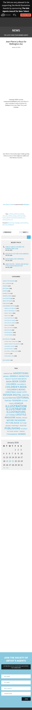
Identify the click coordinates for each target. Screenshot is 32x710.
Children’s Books (9, 346)
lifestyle (21, 414)
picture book (12, 423)
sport (16, 431)
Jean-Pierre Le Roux (8, 204)
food (11, 403)
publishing (6, 303)
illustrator (16, 218)
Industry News (7, 301)
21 (13, 461)
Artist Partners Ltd (10, 311)
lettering (10, 415)
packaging (20, 420)
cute (24, 392)
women (22, 434)
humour (5, 218)
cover (19, 392)
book (9, 381)
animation (24, 376)
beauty (8, 379)
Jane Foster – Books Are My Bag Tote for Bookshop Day (16, 265)
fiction (24, 401)
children (10, 216)
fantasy (8, 400)
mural (19, 417)
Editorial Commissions (11, 351)
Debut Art (7, 315)
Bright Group (8, 313)
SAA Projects (7, 339)
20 (10, 461)
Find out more (25, 15)
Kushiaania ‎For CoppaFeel (14, 259)
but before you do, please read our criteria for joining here (16, 667)
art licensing (7, 283)
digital (17, 394)
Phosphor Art (8, 332)
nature (4, 219)
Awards (5, 286)
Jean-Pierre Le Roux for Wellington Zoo (16, 42)
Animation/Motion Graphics (12, 344)
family (23, 216)
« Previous (7, 232)
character (5, 216)
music (24, 418)
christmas (10, 392)
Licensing (7, 353)
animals (22, 214)
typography (11, 434)
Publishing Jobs (9, 356)
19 (7, 461)
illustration (10, 218)
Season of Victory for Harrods (17, 254)
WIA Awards (6, 360)
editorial (19, 216)
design (15, 216)
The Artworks (8, 335)
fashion (16, 400)
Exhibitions (6, 293)
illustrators (22, 218)
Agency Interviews (9, 281)
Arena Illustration (10, 308)
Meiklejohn (26, 204)
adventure (16, 214)
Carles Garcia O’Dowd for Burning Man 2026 (14, 248)
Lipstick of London (10, 320)
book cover (19, 381)
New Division (8, 330)
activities (10, 214)
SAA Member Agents (9, 306)
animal (6, 376)
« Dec (4, 468)
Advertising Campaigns (14, 223)
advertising (20, 373)
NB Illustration (9, 327)
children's (21, 384)
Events (5, 291)
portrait (15, 426)
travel (22, 431)
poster (8, 219)
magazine (10, 417)
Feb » (7, 468)
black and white (19, 379)
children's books (16, 389)
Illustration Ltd (9, 318)
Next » (25, 232)
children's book (16, 386)
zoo (12, 219)
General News (24, 223)
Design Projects (9, 348)
